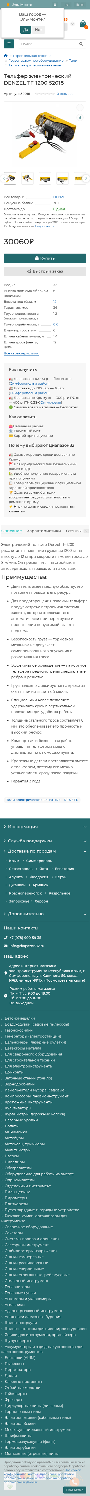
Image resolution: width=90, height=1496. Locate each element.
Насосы (12, 1156)
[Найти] (81, 44)
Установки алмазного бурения (33, 1317)
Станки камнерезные (24, 1257)
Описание (11, 530)
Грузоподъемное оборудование (36, 60)
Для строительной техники (30, 1060)
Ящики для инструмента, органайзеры (40, 1335)
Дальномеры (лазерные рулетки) (35, 1042)
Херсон (41, 901)
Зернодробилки (20, 1084)
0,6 (55, 324)
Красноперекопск (25, 893)
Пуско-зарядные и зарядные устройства (42, 1210)
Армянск (40, 885)
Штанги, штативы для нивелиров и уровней (46, 1329)
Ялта (44, 869)
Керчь (60, 877)
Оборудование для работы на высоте (39, 1174)
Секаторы (14, 1233)
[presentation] (4, 178)
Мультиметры (17, 1150)
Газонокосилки (19, 1030)
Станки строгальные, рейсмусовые (37, 1275)
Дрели (11, 1375)
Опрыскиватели (20, 1180)
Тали (73, 60)
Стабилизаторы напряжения (31, 1251)
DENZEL (60, 197)
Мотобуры (14, 1138)
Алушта (16, 877)
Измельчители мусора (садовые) (35, 1090)
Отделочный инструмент (28, 1186)
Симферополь (39, 861)
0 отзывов (65, 94)
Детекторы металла (23, 1048)
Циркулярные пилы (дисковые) (34, 1405)
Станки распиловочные (26, 1263)
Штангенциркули (21, 1323)
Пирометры (16, 1198)
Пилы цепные (17, 1192)
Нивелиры (15, 1162)
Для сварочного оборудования (33, 1054)
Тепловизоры (17, 1287)
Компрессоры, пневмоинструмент (36, 1096)
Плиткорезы (16, 1204)
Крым (14, 861)
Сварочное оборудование (29, 1227)
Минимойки (16, 1132)
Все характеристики (21, 353)
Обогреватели (18, 1168)
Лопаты (11, 1126)
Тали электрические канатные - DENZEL (42, 800)
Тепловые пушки (20, 1293)
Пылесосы (14, 1363)
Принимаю (74, 1490)
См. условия (50, 402)
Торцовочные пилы (23, 1411)
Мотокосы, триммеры (25, 1144)
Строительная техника (32, 56)
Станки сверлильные (24, 1269)
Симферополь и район (29, 383)
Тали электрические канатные (34, 65)
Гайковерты (16, 1393)
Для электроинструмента (28, 1066)
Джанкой (17, 885)
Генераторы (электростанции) (33, 1036)
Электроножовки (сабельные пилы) (38, 1417)
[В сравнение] (80, 117)
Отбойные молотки (22, 1387)
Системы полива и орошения (32, 1239)
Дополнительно (26, 913)
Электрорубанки (20, 1447)
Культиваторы (18, 1108)
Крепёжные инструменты (28, 1102)
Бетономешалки (20, 1018)
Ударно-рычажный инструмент (33, 1311)
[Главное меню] (55, 4)
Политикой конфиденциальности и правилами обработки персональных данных (42, 1474)
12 (54, 301)
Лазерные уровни (21, 1120)
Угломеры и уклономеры (28, 1299)
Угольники (15, 1305)
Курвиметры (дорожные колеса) (35, 1114)
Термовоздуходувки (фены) (30, 1441)
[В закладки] (80, 107)
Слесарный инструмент (27, 1245)
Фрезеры (13, 1399)
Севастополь (20, 869)
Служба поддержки (30, 840)
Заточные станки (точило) (28, 1078)
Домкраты (14, 1072)
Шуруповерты (18, 1341)
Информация (23, 826)
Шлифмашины (18, 1435)
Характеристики (44, 530)
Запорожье (19, 901)
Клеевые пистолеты (23, 1381)
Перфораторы (18, 1369)
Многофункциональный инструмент (38, 1429)
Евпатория (64, 869)
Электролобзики (20, 1423)
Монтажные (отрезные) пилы (31, 1453)
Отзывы (76, 530)
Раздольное (59, 893)
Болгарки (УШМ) (20, 1357)
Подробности (44, 226)
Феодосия (39, 877)
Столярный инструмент (26, 1281)
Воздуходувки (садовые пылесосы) (37, 1024)
